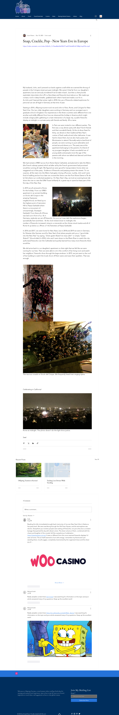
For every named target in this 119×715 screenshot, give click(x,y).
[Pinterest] (77, 565)
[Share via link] (37, 443)
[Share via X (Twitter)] (28, 443)
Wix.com (43, 565)
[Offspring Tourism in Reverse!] (28, 470)
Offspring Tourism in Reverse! (28, 480)
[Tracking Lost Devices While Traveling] (57, 470)
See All (97, 459)
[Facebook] (72, 565)
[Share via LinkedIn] (33, 443)
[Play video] (57, 64)
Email (72, 544)
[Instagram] (96, 16)
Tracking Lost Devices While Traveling (56, 481)
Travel (24, 437)
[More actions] (91, 35)
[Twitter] (79, 565)
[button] (96, 19)
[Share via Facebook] (24, 443)
